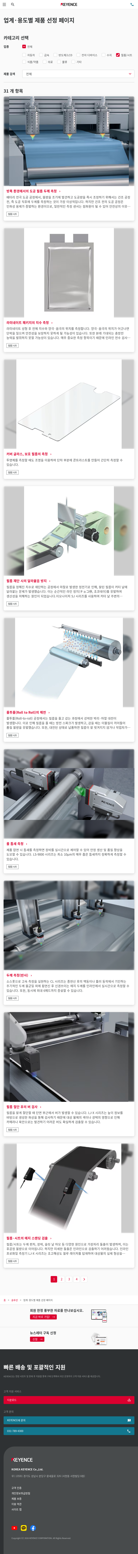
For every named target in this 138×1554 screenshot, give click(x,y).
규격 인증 (17, 1488)
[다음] (84, 1279)
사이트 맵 (17, 1509)
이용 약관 (17, 1504)
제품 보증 (17, 1498)
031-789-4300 (15, 1431)
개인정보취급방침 (21, 1493)
